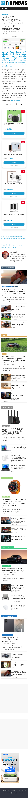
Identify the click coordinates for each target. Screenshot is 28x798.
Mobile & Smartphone (7, 286)
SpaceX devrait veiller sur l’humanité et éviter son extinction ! (13, 246)
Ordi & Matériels (6, 426)
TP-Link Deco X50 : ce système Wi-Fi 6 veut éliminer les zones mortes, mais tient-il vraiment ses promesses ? (18, 458)
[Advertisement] (14, 698)
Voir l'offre (14, 133)
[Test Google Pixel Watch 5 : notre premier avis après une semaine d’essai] (6, 305)
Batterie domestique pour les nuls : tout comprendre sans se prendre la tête (18, 377)
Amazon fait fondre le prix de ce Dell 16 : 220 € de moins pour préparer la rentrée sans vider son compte (18, 468)
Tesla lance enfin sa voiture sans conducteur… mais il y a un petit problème (13, 570)
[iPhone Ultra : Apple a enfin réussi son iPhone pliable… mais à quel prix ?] (6, 654)
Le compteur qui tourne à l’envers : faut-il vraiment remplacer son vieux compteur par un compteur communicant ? (18, 396)
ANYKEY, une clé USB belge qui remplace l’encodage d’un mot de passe (13, 237)
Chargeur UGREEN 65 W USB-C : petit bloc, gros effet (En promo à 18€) (18, 607)
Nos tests (16, 286)
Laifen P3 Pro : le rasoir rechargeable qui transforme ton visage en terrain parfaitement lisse (18, 588)
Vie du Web (5, 14)
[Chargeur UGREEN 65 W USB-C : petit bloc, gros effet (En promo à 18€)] (6, 604)
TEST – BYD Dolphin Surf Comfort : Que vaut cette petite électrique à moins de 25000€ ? (18, 325)
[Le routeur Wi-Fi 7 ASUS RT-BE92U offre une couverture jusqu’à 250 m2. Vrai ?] (14, 410)
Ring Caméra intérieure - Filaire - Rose (13, 154)
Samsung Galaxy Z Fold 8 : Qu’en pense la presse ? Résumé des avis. (12, 639)
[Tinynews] (2, 8)
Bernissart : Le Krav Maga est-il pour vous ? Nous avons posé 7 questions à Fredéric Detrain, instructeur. (18, 520)
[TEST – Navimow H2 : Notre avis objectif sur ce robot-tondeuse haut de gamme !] (6, 314)
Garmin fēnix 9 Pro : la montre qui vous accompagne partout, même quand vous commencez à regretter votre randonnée (14, 502)
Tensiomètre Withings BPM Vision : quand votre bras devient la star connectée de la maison (18, 598)
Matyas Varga (14, 295)
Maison (4, 354)
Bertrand (13, 31)
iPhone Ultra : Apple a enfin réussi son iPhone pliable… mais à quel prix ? (17, 656)
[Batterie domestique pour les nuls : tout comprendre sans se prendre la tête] (6, 375)
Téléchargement (5, 33)
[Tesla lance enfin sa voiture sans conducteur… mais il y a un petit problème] (14, 550)
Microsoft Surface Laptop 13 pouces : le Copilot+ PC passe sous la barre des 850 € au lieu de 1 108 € (18, 448)
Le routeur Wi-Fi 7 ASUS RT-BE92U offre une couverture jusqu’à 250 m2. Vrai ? (12, 431)
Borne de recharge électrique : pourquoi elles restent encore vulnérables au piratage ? (18, 538)
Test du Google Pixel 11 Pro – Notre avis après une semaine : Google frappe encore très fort (14, 291)
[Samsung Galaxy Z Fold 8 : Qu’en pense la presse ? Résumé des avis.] (14, 619)
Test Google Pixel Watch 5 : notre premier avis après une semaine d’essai (18, 308)
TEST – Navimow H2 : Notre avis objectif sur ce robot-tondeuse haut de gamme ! (18, 316)
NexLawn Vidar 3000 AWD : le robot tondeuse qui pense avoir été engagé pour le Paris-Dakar (14, 359)
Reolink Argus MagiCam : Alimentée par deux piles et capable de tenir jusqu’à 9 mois (17, 386)
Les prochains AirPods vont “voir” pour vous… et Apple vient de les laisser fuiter (17, 664)
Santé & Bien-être (6, 566)
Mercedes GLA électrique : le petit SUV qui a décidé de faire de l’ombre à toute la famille (18, 529)
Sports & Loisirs (6, 496)
